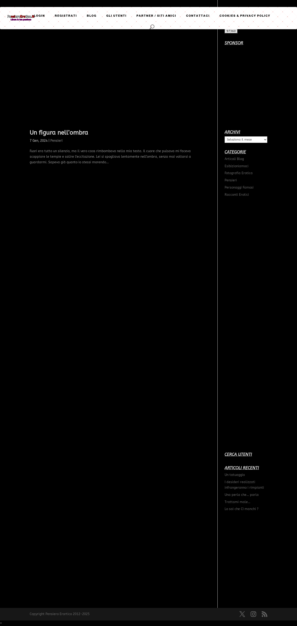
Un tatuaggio (235, 475)
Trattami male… (237, 502)
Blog (92, 15)
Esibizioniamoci (237, 166)
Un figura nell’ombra (59, 132)
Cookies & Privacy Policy (245, 15)
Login (39, 15)
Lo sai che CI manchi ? (241, 509)
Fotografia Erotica (239, 173)
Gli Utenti (116, 15)
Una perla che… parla (242, 495)
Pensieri (56, 141)
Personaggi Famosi (239, 187)
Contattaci (198, 15)
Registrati (66, 15)
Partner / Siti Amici (156, 15)
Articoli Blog (234, 159)
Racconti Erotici (237, 195)
